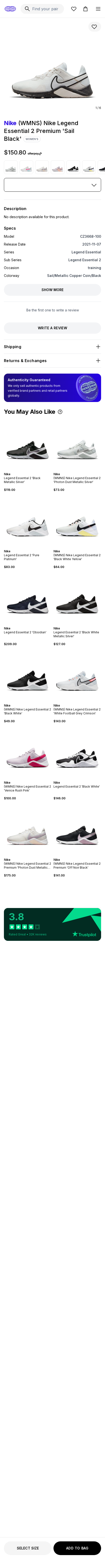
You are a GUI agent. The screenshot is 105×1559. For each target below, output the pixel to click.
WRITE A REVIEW (52, 328)
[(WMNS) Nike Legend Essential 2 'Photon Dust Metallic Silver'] (11, 167)
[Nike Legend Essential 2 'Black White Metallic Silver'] (77, 598)
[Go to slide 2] (24, 469)
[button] (60, 412)
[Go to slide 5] (30, 469)
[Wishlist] (74, 9)
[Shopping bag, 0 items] (85, 9)
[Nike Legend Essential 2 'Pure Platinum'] (28, 520)
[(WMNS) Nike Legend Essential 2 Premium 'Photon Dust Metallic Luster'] (42, 167)
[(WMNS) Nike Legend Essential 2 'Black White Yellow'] (89, 167)
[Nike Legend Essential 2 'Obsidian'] (28, 598)
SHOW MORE (52, 290)
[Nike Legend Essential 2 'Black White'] (77, 752)
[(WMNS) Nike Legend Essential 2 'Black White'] (73, 167)
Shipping (12, 346)
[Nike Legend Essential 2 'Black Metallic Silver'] (28, 443)
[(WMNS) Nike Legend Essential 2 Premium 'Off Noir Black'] (77, 829)
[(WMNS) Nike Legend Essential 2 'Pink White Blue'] (26, 167)
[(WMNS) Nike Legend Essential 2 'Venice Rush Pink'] (28, 752)
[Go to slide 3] (26, 469)
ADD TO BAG (77, 1548)
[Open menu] (98, 9)
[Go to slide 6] (32, 469)
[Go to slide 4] (28, 469)
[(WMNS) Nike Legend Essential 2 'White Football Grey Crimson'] (77, 675)
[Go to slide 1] (22, 469)
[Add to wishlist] (94, 27)
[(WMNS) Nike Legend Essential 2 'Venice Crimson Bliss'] (57, 167)
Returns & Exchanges (25, 360)
